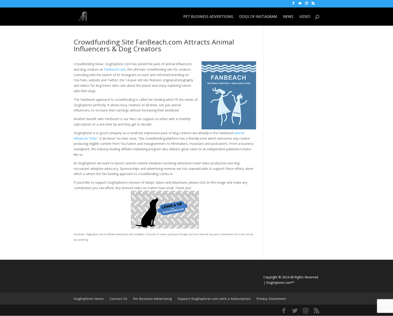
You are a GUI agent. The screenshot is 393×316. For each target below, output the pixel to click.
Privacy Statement (271, 298)
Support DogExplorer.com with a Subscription (214, 298)
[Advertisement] (304, 67)
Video (304, 17)
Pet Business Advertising (208, 17)
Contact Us (118, 298)
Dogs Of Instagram (258, 17)
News (288, 17)
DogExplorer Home (88, 298)
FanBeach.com (115, 69)
